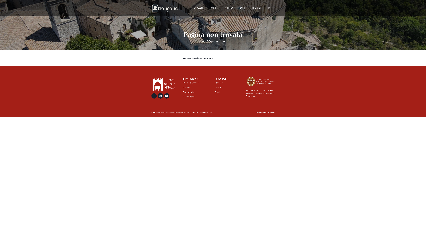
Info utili (186, 87)
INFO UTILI (256, 8)
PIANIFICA (229, 8)
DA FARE (214, 8)
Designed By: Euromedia (265, 112)
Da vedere (219, 83)
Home (203, 41)
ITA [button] (269, 8)
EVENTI (243, 8)
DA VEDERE (198, 8)
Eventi (217, 92)
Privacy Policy (189, 92)
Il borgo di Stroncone (192, 83)
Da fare (218, 87)
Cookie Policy (189, 97)
